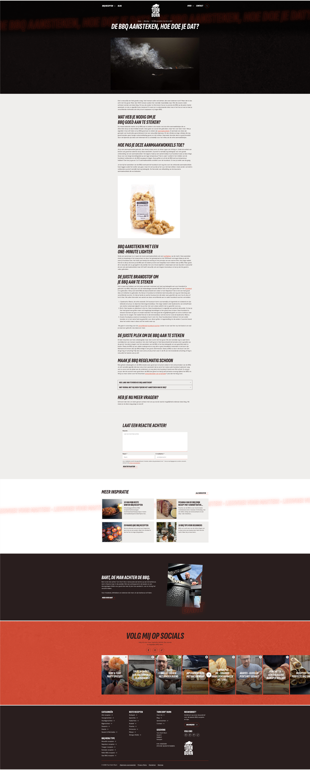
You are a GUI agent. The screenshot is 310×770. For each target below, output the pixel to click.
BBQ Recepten (107, 6)
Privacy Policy (142, 765)
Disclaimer (152, 765)
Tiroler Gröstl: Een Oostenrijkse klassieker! (141, 675)
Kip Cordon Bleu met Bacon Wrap (195, 674)
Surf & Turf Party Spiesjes (114, 674)
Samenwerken (161, 721)
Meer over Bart (107, 598)
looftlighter (167, 256)
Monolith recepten (108, 741)
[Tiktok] (161, 650)
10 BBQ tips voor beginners (190, 525)
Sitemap (160, 765)
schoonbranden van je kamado (155, 374)
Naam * (125, 454)
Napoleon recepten (108, 744)
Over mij (159, 715)
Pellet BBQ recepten (108, 753)
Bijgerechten (106, 724)
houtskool (188, 288)
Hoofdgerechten (107, 721)
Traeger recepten (107, 747)
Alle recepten (106, 715)
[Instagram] (155, 650)
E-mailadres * (160, 454)
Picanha (131, 726)
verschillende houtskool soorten (149, 326)
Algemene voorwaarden (128, 765)
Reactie (125, 431)
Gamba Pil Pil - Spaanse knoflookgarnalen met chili (222, 675)
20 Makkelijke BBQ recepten (136, 525)
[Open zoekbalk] (207, 6)
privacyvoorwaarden (134, 463)
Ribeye (131, 732)
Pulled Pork (132, 721)
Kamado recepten (108, 750)
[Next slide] (208, 674)
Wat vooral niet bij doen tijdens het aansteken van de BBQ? (142, 387)
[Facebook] (148, 650)
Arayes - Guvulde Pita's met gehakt (249, 674)
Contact (199, 6)
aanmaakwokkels (163, 131)
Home (139, 21)
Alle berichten (201, 493)
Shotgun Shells (134, 735)
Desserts (104, 726)
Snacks (104, 729)
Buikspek (132, 715)
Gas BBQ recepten (108, 756)
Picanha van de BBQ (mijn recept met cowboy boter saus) (189, 505)
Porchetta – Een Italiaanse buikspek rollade (276, 675)
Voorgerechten (107, 718)
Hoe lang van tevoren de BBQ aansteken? (135, 382)
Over (189, 6)
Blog (120, 6)
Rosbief (131, 724)
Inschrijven (190, 725)
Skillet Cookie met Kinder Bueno (168, 674)
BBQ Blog (146, 21)
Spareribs (132, 718)
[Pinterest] (194, 735)
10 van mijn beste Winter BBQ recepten (133, 504)
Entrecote (132, 729)
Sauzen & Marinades (108, 732)
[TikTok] (198, 735)
